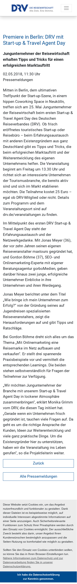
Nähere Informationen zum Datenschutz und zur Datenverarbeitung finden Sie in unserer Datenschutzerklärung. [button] (33, 562)
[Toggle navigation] (66, 8)
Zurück (38, 463)
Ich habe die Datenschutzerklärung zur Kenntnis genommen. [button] (38, 576)
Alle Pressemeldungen (38, 476)
